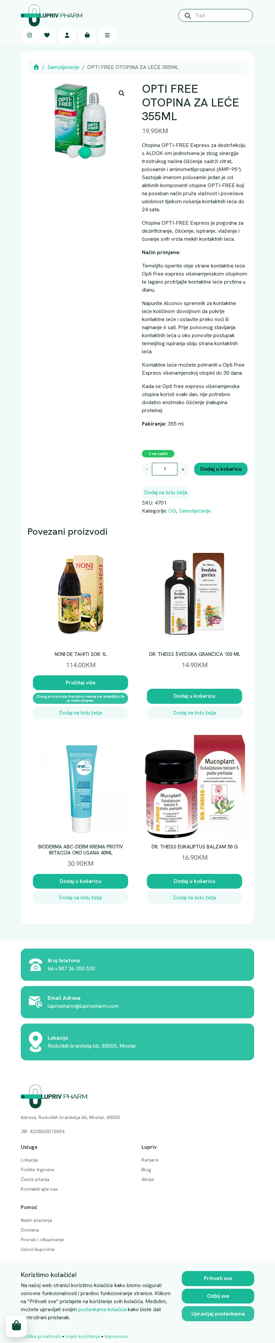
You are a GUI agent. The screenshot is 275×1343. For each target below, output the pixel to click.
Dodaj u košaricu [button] (194, 695)
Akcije (148, 1179)
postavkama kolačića (102, 1309)
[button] (122, 93)
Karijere (150, 1160)
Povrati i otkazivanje (42, 1240)
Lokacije (29, 1160)
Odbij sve (218, 1295)
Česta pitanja (35, 1179)
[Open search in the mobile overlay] (215, 15)
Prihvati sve (218, 1278)
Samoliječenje (63, 67)
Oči (172, 510)
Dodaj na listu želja (165, 492)
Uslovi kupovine (38, 1249)
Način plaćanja (36, 1220)
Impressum (116, 1336)
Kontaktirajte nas (39, 1189)
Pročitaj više (81, 682)
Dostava (30, 1230)
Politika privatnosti (41, 1336)
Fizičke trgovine (37, 1170)
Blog (146, 1170)
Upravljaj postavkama (218, 1313)
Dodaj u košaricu (221, 468)
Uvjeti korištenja (82, 1336)
